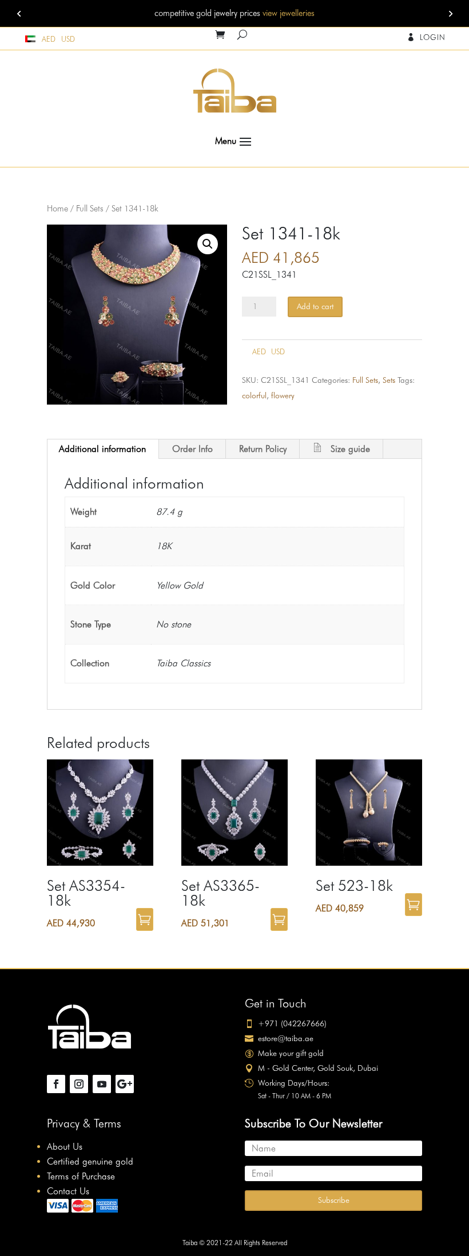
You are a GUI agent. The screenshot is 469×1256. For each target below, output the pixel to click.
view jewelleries (289, 13)
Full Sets (90, 208)
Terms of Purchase (81, 1176)
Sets (389, 380)
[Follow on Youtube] (102, 1084)
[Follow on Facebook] (56, 1084)
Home (57, 208)
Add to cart (315, 306)
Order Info (192, 448)
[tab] (102, 449)
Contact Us (68, 1191)
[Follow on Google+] (125, 1084)
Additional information (102, 448)
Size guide (350, 448)
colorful (254, 395)
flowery (283, 395)
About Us (64, 1146)
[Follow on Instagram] (79, 1084)
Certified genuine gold (90, 1161)
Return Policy (263, 448)
